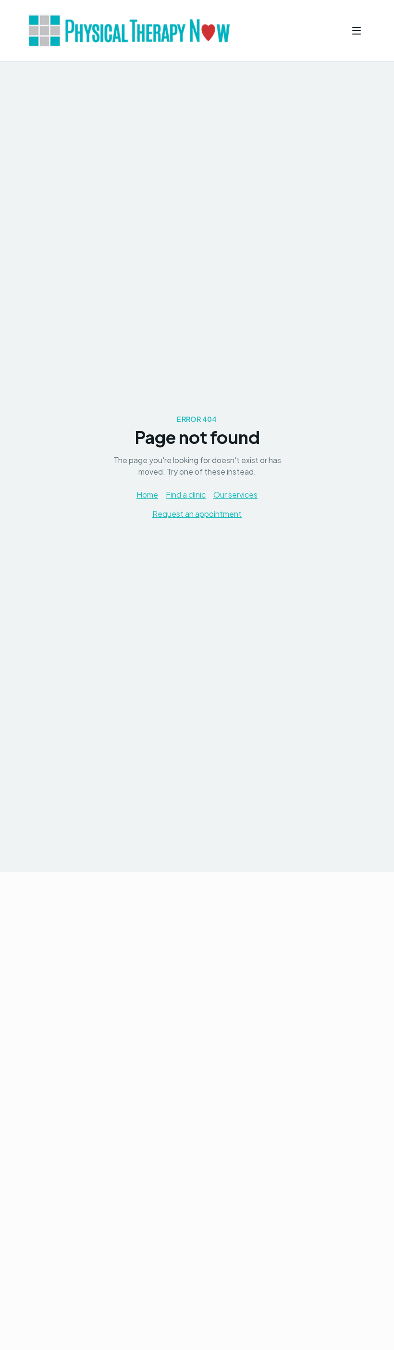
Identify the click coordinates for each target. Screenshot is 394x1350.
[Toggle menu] (356, 30)
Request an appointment (197, 514)
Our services (235, 494)
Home (147, 494)
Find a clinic (186, 494)
